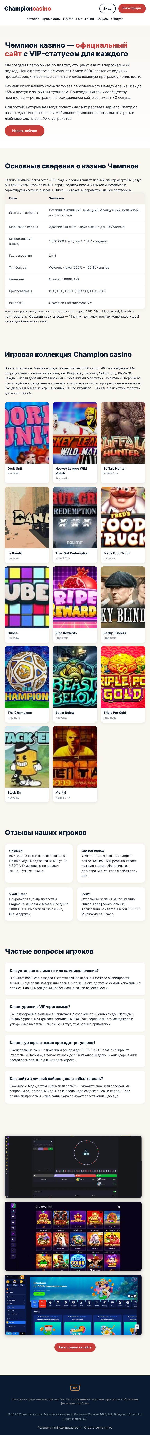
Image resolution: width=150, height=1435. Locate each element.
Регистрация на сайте (75, 1347)
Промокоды (51, 19)
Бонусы (102, 19)
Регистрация (132, 8)
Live (79, 19)
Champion (27, 8)
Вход (107, 8)
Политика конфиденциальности (60, 1427)
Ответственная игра (98, 1427)
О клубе (117, 19)
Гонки (89, 19)
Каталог (33, 19)
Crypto (68, 19)
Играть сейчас (24, 131)
